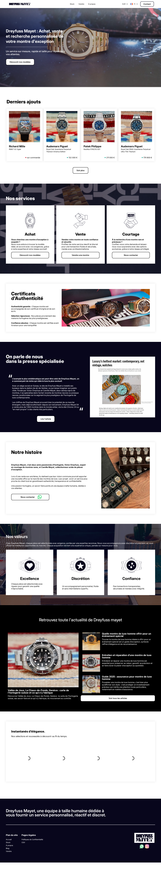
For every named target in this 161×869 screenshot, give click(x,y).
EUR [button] (124, 4)
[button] (134, 4)
